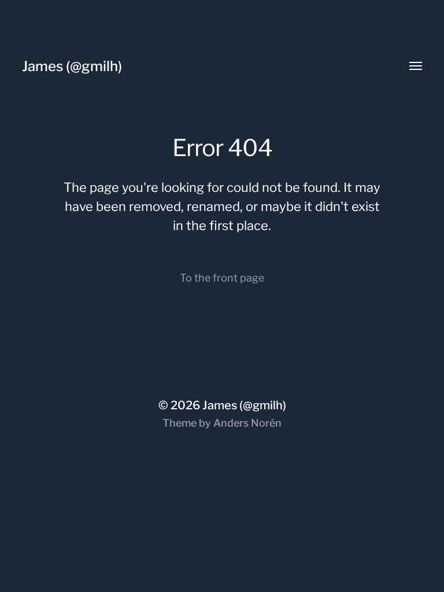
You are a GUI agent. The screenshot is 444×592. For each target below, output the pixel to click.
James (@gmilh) (72, 66)
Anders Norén (247, 423)
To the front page (222, 278)
